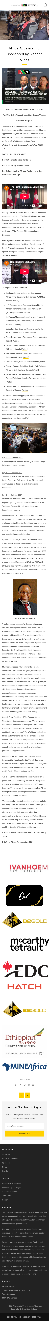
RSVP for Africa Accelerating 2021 (18, 842)
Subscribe (23, 1133)
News (4, 1167)
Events (5, 1171)
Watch (15, 301)
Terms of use (7, 1196)
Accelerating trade (9, 1192)
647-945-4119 (8, 1286)
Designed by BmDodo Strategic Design (24, 1309)
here (19, 1266)
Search (5, 1200)
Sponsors (6, 1163)
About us (6, 1155)
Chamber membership (11, 1183)
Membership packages (11, 1187)
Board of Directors (10, 1159)
